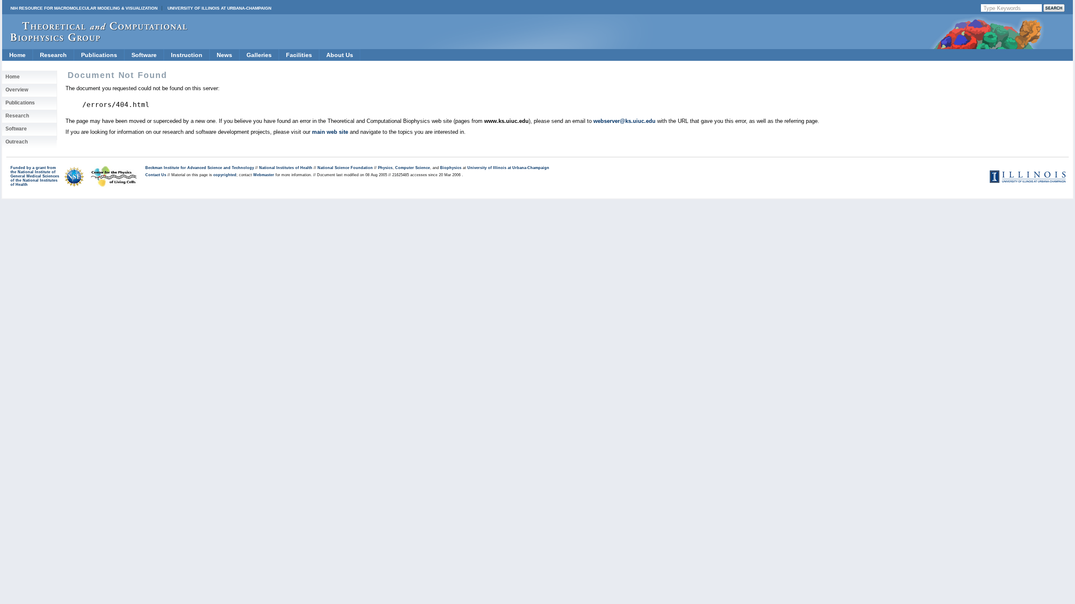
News (224, 55)
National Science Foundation (345, 168)
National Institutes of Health (285, 168)
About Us (339, 55)
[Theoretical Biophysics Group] (95, 39)
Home (17, 55)
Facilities (299, 55)
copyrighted (224, 175)
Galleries (259, 55)
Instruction (186, 55)
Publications (99, 55)
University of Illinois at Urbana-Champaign (219, 8)
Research (53, 55)
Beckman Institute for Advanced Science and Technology (199, 168)
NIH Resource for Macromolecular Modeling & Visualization (83, 8)
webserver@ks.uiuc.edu (624, 121)
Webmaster (263, 175)
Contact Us (155, 175)
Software (144, 55)
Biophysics (450, 168)
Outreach (16, 142)
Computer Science (412, 168)
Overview (16, 90)
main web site (330, 132)
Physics (385, 168)
